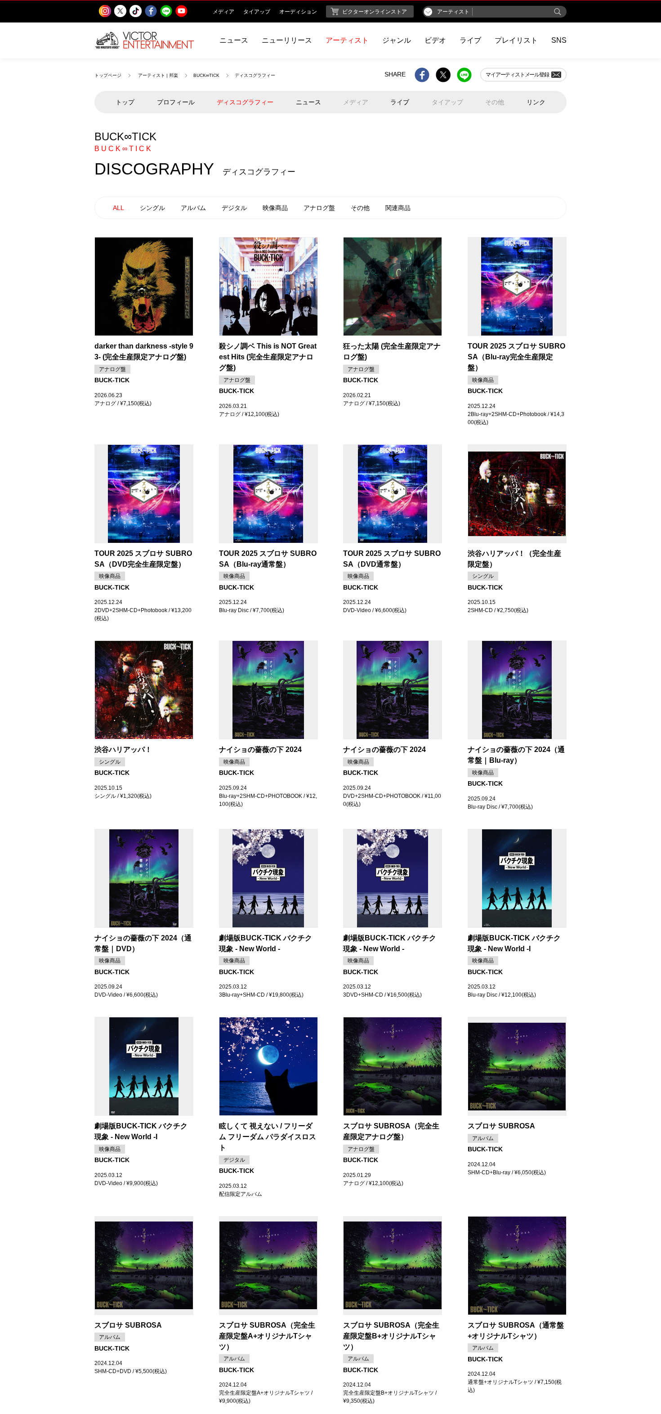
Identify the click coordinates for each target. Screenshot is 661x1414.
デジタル (234, 207)
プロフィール (176, 102)
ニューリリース (287, 40)
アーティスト (347, 40)
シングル (152, 207)
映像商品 (275, 207)
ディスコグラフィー (245, 102)
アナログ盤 (319, 207)
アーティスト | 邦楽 (158, 75)
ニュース (233, 40)
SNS (559, 40)
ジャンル (396, 40)
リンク (536, 102)
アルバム (193, 207)
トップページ (107, 75)
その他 (360, 207)
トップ (125, 102)
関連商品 (398, 207)
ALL (118, 207)
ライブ (470, 40)
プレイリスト (516, 40)
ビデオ (435, 40)
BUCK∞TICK (206, 75)
